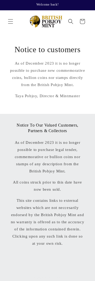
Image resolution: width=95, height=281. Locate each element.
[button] (10, 21)
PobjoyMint (53, 277)
